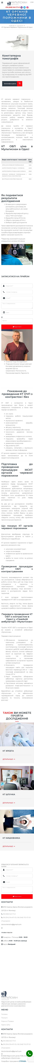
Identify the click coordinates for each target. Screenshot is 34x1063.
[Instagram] (27, 7)
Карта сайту (5, 1025)
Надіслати (17, 327)
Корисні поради (7, 1021)
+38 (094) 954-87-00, (9, 917)
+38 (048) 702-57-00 (24, 917)
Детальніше (8, 759)
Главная (12, 25)
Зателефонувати (10, 84)
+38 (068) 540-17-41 (12, 7)
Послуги (20, 25)
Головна (4, 1014)
